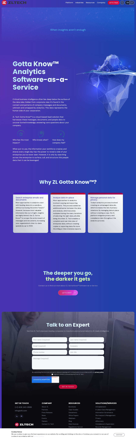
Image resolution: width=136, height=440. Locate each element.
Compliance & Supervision (105, 424)
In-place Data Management (105, 410)
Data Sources (73, 424)
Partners (45, 410)
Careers (44, 421)
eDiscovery (100, 421)
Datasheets (73, 413)
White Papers (73, 415)
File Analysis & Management (105, 415)
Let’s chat (67, 293)
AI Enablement (101, 407)
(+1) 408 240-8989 (23, 407)
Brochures (72, 407)
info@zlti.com (21, 410)
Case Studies (73, 410)
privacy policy (99, 372)
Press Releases (47, 413)
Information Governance (104, 413)
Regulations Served (76, 427)
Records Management (103, 427)
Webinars (72, 418)
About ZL (45, 407)
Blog (70, 421)
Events (44, 418)
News (44, 415)
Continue (119, 435)
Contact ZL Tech (48, 424)
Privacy (98, 418)
